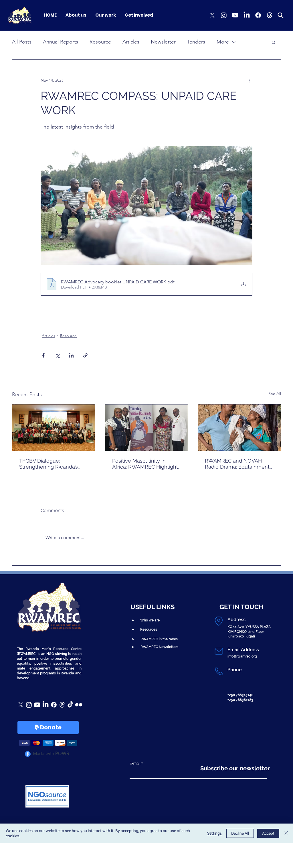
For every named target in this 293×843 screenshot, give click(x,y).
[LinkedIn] (246, 15)
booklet (51, 321)
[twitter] (212, 15)
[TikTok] (70, 704)
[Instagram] (223, 15)
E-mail (135, 763)
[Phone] (218, 671)
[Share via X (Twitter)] (57, 355)
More (223, 42)
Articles (130, 42)
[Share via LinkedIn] (71, 355)
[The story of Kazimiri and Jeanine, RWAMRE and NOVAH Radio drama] (239, 427)
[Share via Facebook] (43, 355)
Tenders (196, 42)
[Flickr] (78, 704)
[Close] (286, 833)
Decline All (240, 833)
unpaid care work (125, 321)
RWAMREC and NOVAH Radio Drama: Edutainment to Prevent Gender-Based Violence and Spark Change (238, 464)
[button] (273, 42)
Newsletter (163, 42)
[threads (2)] (269, 15)
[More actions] (249, 80)
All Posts (21, 42)
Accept (268, 833)
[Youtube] (235, 15)
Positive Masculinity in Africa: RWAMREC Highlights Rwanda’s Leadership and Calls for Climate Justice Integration (146, 464)
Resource (100, 42)
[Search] (280, 15)
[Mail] (218, 651)
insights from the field (170, 321)
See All (274, 393)
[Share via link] (85, 355)
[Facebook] (258, 15)
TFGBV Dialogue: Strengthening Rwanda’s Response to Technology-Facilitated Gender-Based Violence (50, 464)
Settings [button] (214, 833)
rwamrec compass (84, 321)
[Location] (218, 621)
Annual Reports (60, 42)
